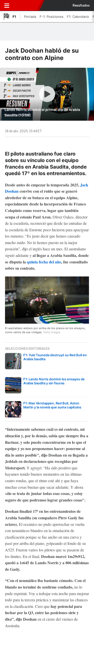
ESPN (26, 5)
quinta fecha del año (43, 262)
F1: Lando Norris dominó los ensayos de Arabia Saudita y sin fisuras (54, 381)
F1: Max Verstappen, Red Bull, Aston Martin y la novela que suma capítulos (52, 405)
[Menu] (7, 5)
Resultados (81, 5)
